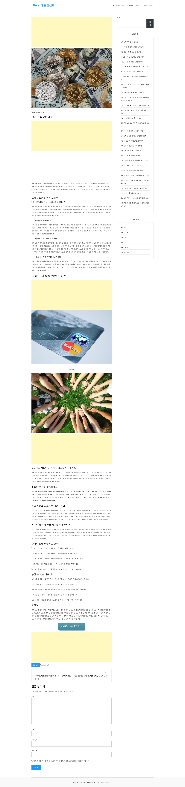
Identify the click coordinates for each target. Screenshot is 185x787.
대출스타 (139, 5)
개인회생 (124, 227)
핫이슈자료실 (125, 252)
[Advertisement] (71, 32)
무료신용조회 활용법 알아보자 (131, 151)
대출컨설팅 (148, 5)
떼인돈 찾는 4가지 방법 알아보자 (132, 72)
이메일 (34, 740)
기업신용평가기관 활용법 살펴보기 (132, 92)
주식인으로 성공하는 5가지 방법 (131, 146)
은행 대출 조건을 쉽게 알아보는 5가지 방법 (135, 175)
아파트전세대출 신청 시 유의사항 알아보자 (135, 105)
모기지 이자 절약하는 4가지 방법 (132, 131)
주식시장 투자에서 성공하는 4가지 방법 (134, 188)
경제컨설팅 (120, 5)
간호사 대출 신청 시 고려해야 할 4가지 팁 (135, 160)
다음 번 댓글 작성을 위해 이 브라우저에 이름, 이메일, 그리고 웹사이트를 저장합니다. (61, 761)
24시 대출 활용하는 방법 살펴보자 (132, 47)
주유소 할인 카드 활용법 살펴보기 (132, 141)
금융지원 (130, 5)
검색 (118, 18)
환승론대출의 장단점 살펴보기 (131, 165)
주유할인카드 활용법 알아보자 (131, 52)
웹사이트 (34, 750)
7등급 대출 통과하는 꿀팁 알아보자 (132, 62)
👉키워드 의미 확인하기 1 (71, 626)
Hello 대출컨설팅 (44, 5)
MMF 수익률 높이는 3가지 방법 (131, 118)
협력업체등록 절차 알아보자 (130, 42)
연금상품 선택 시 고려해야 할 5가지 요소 (134, 67)
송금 (47, 665)
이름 (33, 729)
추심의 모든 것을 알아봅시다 (130, 156)
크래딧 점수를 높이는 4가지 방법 (132, 170)
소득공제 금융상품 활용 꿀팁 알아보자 (133, 136)
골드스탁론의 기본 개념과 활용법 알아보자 (135, 198)
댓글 (33, 696)
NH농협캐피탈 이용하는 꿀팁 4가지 (132, 57)
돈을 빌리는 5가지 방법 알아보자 (132, 193)
